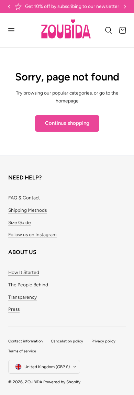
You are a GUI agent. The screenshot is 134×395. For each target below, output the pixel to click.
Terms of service (22, 351)
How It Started (23, 272)
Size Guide (19, 222)
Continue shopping (67, 123)
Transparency (22, 297)
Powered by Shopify (61, 382)
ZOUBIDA (33, 382)
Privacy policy (103, 341)
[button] (11, 30)
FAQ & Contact (24, 197)
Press (14, 309)
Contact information (25, 341)
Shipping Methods (27, 210)
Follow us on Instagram (32, 234)
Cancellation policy (67, 341)
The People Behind (28, 284)
